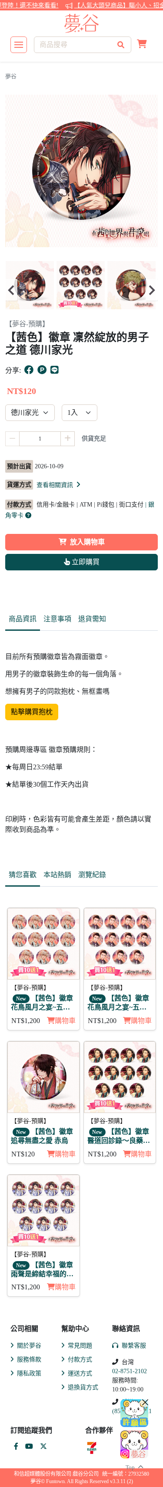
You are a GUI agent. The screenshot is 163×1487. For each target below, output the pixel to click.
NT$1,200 (25, 1020)
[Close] (145, 1402)
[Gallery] (81, 290)
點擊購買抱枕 (32, 711)
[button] (142, 44)
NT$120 (23, 1154)
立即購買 (85, 562)
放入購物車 (87, 542)
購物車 (65, 1020)
